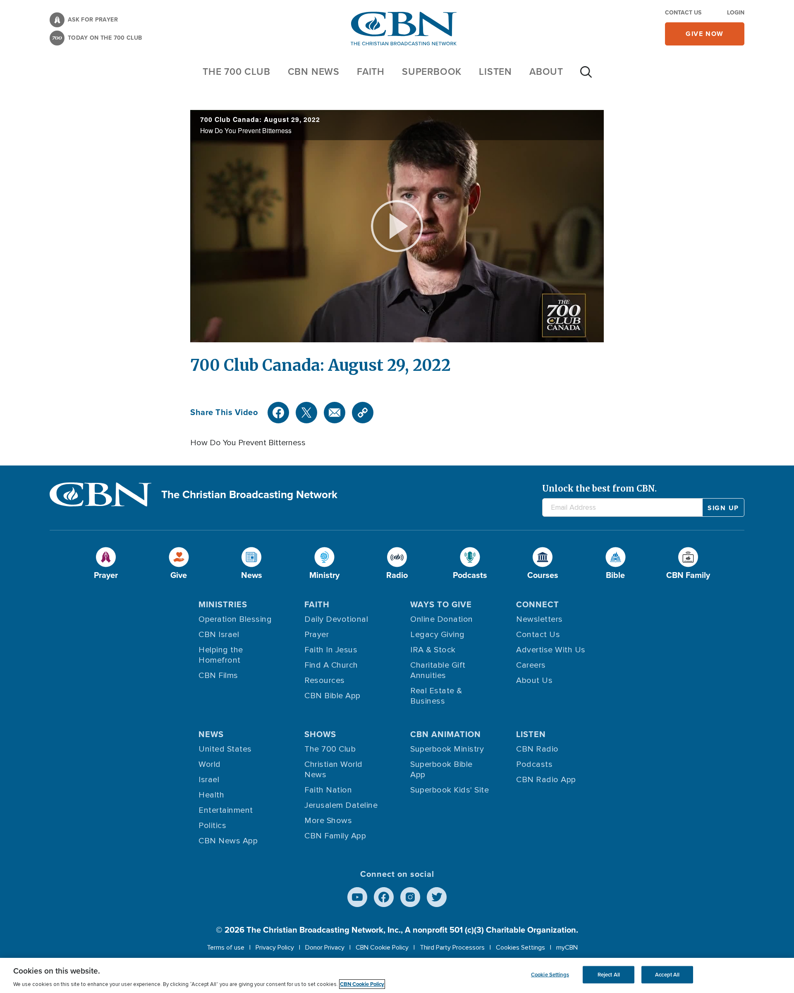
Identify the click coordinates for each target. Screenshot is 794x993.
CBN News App (228, 841)
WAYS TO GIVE (441, 604)
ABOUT (546, 71)
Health (211, 795)
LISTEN (495, 71)
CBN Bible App (332, 696)
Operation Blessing (235, 619)
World (209, 764)
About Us (534, 680)
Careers (531, 665)
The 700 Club (236, 71)
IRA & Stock (433, 650)
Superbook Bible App (441, 769)
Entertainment (225, 810)
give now (705, 33)
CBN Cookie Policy (382, 947)
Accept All (667, 975)
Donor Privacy (324, 947)
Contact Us (683, 12)
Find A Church (331, 665)
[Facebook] (278, 412)
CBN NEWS (314, 71)
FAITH (371, 71)
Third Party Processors (452, 947)
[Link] (362, 412)
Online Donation (441, 619)
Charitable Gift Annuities (438, 670)
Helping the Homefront (220, 655)
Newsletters (539, 619)
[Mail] (334, 412)
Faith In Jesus (330, 650)
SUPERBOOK (432, 71)
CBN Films (218, 675)
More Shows (328, 821)
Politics (212, 826)
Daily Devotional (336, 619)
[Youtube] (357, 897)
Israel (208, 780)
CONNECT (537, 604)
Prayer (316, 635)
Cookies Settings (520, 947)
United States (225, 749)
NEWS (211, 734)
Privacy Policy (275, 947)
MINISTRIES (222, 604)
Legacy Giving (437, 635)
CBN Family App (335, 836)
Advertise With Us (551, 650)
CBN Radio (537, 749)
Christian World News (333, 769)
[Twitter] (306, 412)
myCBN (567, 947)
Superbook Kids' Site (449, 790)
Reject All (609, 975)
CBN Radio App (546, 780)
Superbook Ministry (447, 749)
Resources (324, 680)
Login (735, 12)
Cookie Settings (550, 975)
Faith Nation (328, 790)
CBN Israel (218, 635)
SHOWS (320, 734)
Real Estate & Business (436, 696)
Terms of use (225, 947)
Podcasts (534, 764)
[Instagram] (410, 897)
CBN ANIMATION (445, 734)
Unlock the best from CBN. (599, 488)
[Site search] (586, 76)
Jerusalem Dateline (341, 805)
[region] (397, 975)
